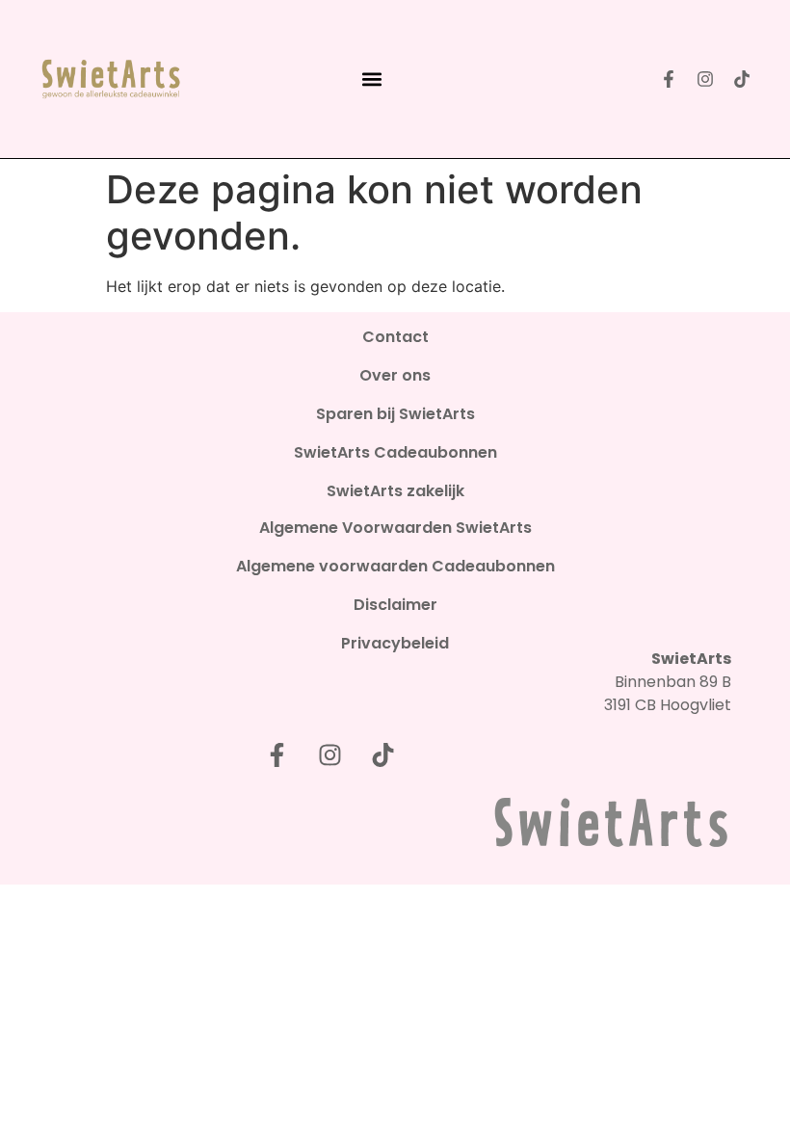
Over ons (395, 375)
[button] (372, 79)
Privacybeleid (395, 643)
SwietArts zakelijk (395, 491)
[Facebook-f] (668, 79)
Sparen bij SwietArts (395, 414)
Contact (395, 337)
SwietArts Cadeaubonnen (395, 453)
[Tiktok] (741, 79)
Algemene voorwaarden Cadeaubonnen (395, 566)
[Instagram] (705, 79)
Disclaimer (395, 605)
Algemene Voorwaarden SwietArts (395, 528)
